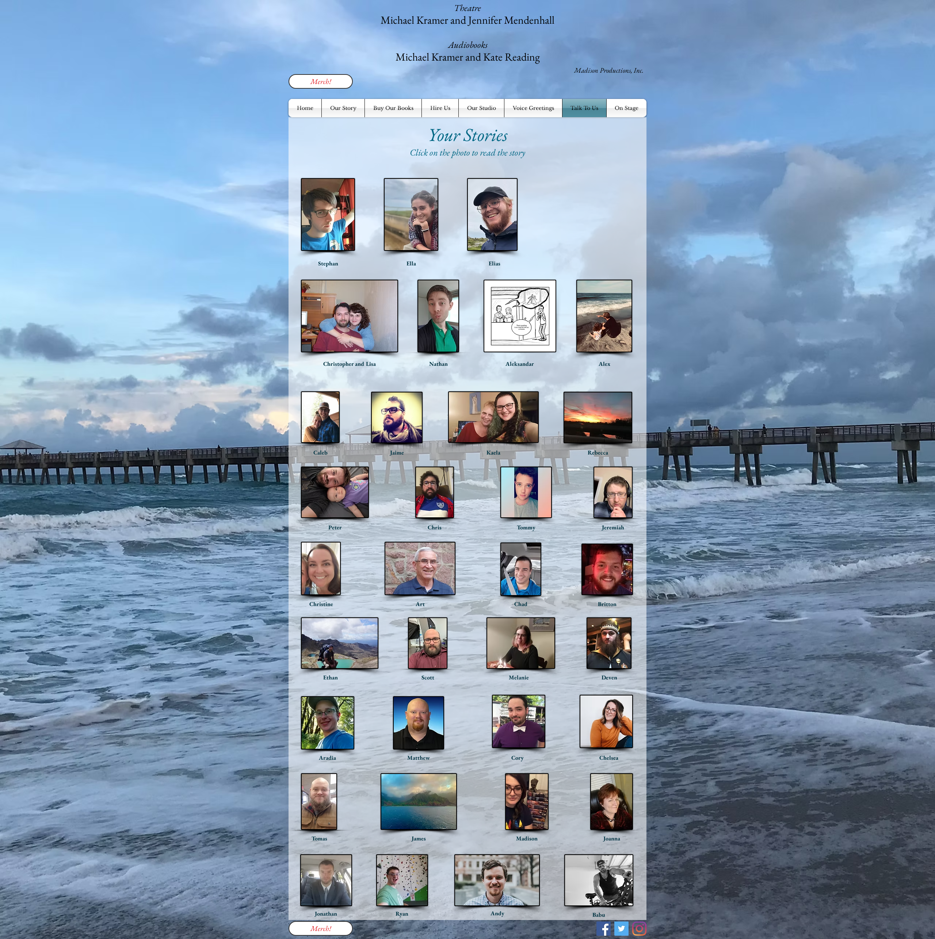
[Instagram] (639, 928)
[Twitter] (621, 928)
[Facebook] (603, 928)
